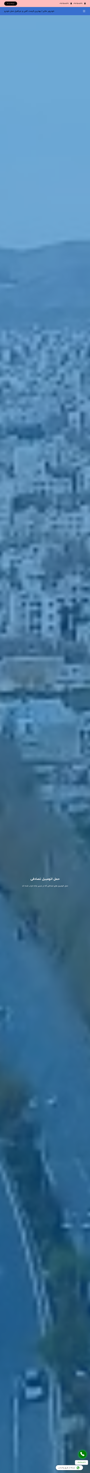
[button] (7, 884)
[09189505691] (82, 1454)
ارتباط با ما (10, 3)
